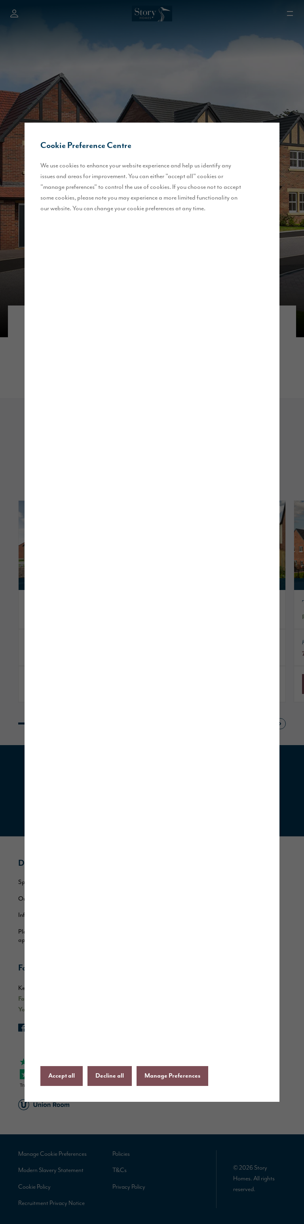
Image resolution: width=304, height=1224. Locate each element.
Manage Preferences (172, 1076)
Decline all (109, 1076)
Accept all (61, 1076)
